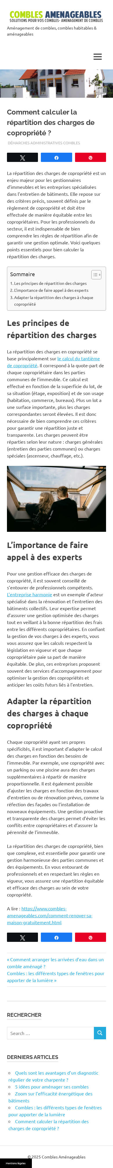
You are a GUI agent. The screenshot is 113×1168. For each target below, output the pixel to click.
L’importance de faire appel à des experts (51, 290)
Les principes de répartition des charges (50, 283)
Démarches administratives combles (44, 142)
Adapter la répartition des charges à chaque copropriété (53, 301)
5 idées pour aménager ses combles (52, 1086)
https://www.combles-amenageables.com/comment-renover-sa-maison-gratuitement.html (49, 915)
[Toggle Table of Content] (93, 275)
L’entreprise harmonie (29, 594)
